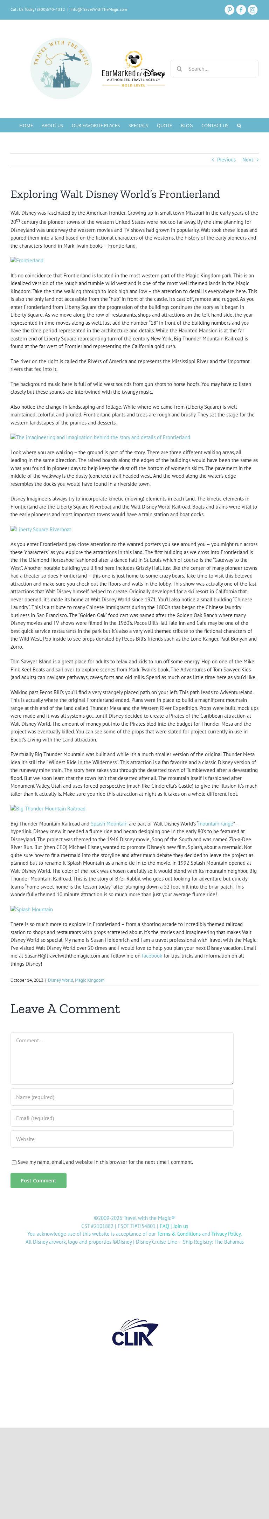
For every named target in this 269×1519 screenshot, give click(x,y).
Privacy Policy (226, 1233)
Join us (180, 1226)
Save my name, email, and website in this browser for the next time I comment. (105, 1162)
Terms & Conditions (179, 1233)
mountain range (215, 823)
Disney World (60, 980)
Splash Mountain (109, 823)
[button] (239, 125)
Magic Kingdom (90, 980)
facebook (152, 955)
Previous (226, 159)
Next (247, 159)
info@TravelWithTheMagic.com (98, 9)
